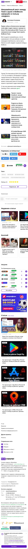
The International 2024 (18, 177)
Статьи (4, 315)
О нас (2, 423)
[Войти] (24, 2)
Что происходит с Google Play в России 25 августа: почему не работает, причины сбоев (13, 361)
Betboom (10, 174)
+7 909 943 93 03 (10, 493)
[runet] (2, 523)
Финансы (3, 437)
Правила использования (7, 428)
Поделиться (12, 186)
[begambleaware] (15, 528)
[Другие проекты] (6, 2)
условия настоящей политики (16, 540)
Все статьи (11, 315)
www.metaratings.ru (19, 464)
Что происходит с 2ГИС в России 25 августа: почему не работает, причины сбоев (13, 411)
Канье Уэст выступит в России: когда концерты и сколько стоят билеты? (9, 226)
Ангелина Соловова (13, 20)
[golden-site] (9, 523)
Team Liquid (5, 177)
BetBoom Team (19, 174)
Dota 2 (4, 174)
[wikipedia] (19, 523)
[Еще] (26, 2)
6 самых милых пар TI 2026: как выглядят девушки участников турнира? (8, 252)
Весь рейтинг (9, 290)
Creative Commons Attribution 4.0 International (12, 504)
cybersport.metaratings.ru (14, 146)
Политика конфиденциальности (9, 430)
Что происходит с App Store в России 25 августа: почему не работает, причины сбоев (13, 386)
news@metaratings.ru (11, 491)
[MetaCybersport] (7, 459)
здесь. (18, 88)
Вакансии (3, 426)
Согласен (14, 546)
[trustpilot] (5, 528)
